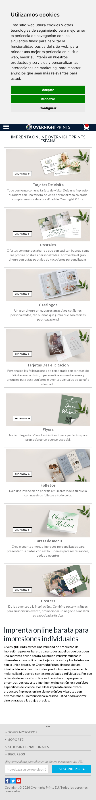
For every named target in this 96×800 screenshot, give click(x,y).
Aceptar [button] (48, 90)
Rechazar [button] (48, 99)
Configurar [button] (48, 108)
